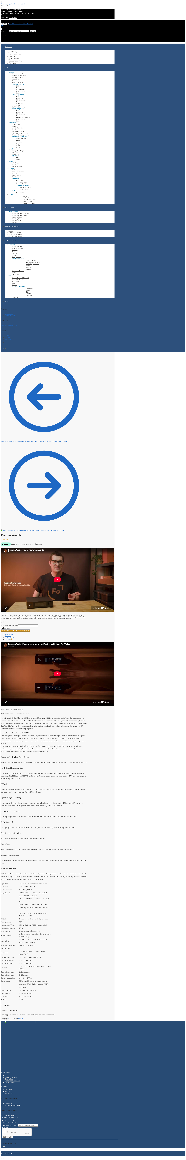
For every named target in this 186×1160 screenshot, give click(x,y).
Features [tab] (8, 636)
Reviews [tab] (8, 639)
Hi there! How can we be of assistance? (15, 630)
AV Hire (8, 1091)
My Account (9, 314)
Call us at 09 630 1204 (9, 325)
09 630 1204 (13, 18)
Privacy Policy (10, 1082)
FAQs (7, 1075)
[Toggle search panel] (1, 29)
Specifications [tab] (10, 637)
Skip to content (19, 4)
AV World (8, 1089)
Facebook (8, 336)
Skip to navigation (7, 4)
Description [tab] (9, 634)
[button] (3, 36)
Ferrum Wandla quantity (9, 625)
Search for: (5, 31)
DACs (10, 1018)
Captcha (5, 1127)
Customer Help (10, 315)
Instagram (8, 339)
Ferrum (20, 1018)
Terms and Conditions (12, 1081)
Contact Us (8, 1093)
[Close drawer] (1, 8)
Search (32, 31)
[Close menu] (1, 2)
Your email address (9, 1125)
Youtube (7, 337)
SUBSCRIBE (8, 1137)
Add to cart (5, 628)
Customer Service (11, 1077)
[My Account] (2, 27)
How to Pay (9, 1079)
